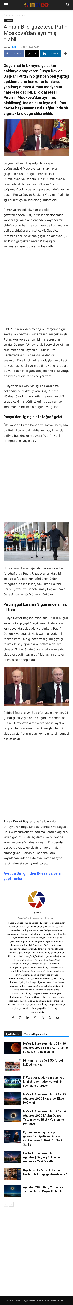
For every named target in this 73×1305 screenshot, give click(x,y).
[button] (5, 5)
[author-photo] (36, 907)
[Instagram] (22, 1018)
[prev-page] (6, 1204)
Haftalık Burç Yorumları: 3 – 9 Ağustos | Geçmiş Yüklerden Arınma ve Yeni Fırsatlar (42, 1157)
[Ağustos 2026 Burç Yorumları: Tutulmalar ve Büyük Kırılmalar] (12, 1191)
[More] (65, 53)
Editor (15, 47)
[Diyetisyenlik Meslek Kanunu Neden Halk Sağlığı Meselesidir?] (12, 1174)
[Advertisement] (36, 290)
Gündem (21, 14)
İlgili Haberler (13, 1034)
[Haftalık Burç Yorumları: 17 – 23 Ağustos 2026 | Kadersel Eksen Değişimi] (12, 1098)
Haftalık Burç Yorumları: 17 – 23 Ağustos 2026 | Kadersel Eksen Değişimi (44, 1098)
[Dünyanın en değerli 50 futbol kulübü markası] (12, 1065)
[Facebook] (14, 1018)
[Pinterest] (37, 1018)
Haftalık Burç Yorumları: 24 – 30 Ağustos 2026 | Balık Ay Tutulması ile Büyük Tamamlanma (46, 1047)
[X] (51, 1018)
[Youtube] (59, 1018)
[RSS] (44, 1018)
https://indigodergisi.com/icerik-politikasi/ (36, 918)
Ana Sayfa (8, 14)
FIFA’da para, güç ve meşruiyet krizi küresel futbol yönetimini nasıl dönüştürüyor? (43, 1081)
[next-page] (11, 1204)
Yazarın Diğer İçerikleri (36, 1034)
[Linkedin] (29, 1018)
